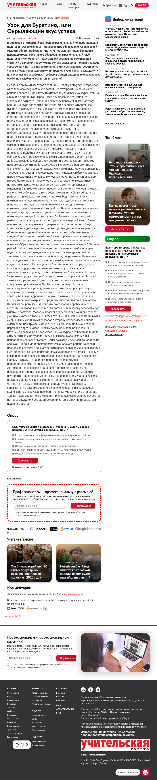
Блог (59, 3)
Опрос (112, 239)
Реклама (60, 697)
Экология (11, 708)
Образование (13, 693)
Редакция (60, 693)
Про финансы (13, 726)
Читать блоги (119, 229)
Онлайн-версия (38, 745)
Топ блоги (114, 137)
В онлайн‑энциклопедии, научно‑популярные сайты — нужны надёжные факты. (52, 440)
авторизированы (73, 594)
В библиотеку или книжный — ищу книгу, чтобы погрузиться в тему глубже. (53, 450)
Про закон (11, 704)
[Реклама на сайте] (145, 772)
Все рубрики (12, 737)
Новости (44, 3)
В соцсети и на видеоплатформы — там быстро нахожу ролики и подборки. (53, 435)
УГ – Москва (37, 723)
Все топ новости (114, 123)
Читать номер (61, 17)
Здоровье (11, 730)
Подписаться (83, 505)
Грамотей (11, 722)
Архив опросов (114, 334)
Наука (10, 697)
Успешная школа (39, 693)
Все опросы (14, 478)
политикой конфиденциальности (44, 512)
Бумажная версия (40, 741)
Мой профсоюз (38, 726)
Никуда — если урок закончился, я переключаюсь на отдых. (45, 453)
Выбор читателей (128, 19)
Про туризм (12, 715)
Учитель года (13, 719)
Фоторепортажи (65, 709)
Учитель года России (41, 704)
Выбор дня (12, 711)
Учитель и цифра (14, 733)
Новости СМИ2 (12, 616)
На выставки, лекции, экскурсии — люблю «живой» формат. (46, 446)
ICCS (58, 705)
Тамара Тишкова (26, 38)
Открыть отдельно (116, 330)
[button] (16, 608)
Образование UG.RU (20, 563)
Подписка (92, 3)
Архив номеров (74, 5)
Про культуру (13, 700)
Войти (142, 5)
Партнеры (60, 700)
